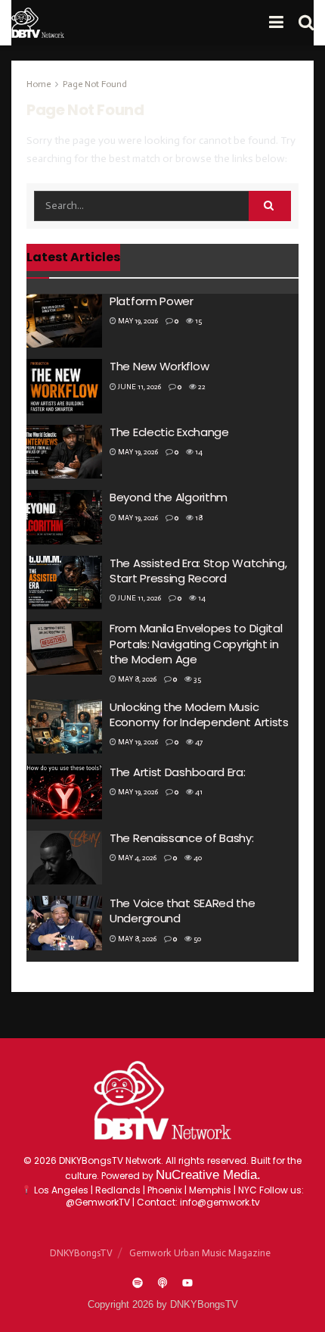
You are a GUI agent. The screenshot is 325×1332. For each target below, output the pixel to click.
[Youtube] (187, 1282)
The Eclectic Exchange (169, 432)
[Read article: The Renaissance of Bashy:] (64, 858)
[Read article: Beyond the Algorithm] (64, 517)
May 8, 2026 (136, 679)
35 (196, 679)
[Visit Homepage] (37, 23)
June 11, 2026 (138, 386)
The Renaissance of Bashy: (182, 838)
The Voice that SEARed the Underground (182, 910)
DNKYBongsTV (81, 1253)
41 (198, 792)
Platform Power (151, 301)
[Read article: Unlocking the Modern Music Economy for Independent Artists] (64, 727)
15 (197, 321)
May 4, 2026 (136, 858)
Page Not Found (95, 84)
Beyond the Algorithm (169, 497)
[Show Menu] (276, 22)
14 (198, 452)
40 (197, 858)
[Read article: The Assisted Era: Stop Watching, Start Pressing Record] (64, 583)
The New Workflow (159, 366)
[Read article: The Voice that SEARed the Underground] (64, 923)
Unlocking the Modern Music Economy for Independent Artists (199, 714)
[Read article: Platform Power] (64, 321)
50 (196, 939)
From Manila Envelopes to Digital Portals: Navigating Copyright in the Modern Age (196, 643)
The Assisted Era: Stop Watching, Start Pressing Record (198, 570)
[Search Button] (306, 22)
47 (198, 742)
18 (198, 518)
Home (38, 84)
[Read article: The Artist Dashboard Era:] (64, 792)
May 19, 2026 (137, 321)
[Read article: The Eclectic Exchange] (64, 452)
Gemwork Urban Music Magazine (200, 1253)
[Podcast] (162, 1282)
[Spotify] (137, 1282)
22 (201, 386)
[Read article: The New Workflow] (64, 386)
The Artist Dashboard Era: (178, 772)
